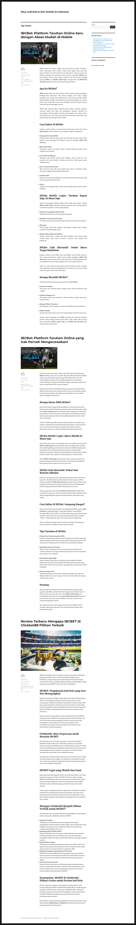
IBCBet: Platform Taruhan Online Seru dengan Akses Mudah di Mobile (52, 35)
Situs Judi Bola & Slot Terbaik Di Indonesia (45, 11)
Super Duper (24, 72)
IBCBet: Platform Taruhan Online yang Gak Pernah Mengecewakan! (52, 340)
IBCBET (23, 77)
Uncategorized (24, 683)
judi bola (26, 687)
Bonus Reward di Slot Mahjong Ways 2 (102, 39)
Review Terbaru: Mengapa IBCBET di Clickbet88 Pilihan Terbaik (51, 623)
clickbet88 (23, 686)
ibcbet (42, 73)
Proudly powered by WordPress (51, 918)
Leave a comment (25, 85)
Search (93, 25)
